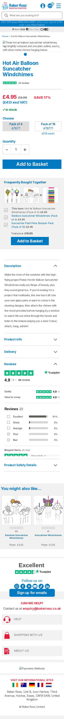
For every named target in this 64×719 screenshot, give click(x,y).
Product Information (32, 339)
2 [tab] (29, 54)
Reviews (10, 364)
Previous (8, 47)
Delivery (10, 351)
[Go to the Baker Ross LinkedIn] (47, 586)
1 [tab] (25, 54)
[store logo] (14, 6)
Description (12, 266)
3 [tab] (34, 54)
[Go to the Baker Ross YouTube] (35, 586)
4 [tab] (38, 54)
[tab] (32, 339)
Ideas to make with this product (32, 465)
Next (55, 47)
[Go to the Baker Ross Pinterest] (29, 586)
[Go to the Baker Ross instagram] (16, 586)
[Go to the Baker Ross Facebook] (22, 586)
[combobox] (32, 15)
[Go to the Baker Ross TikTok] (41, 586)
